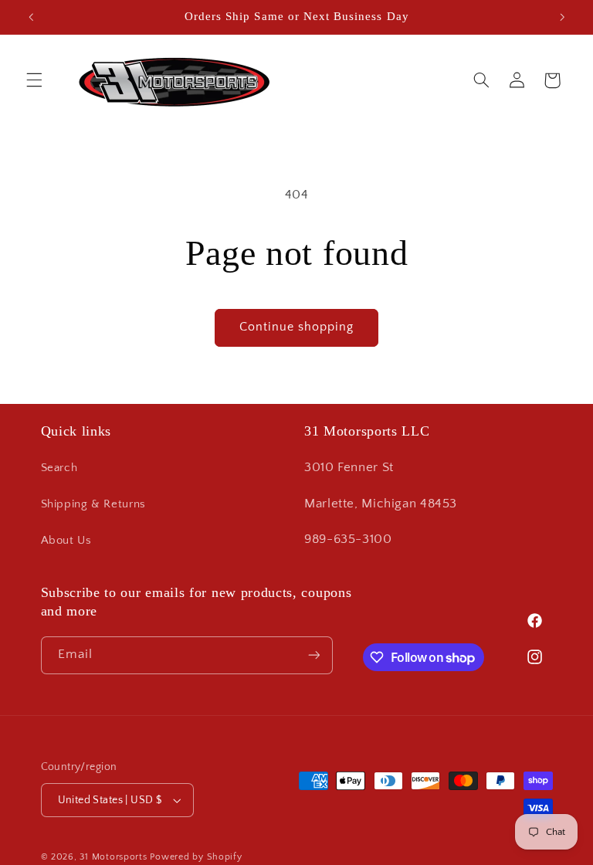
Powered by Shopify (196, 857)
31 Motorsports (113, 857)
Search (59, 468)
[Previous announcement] (31, 17)
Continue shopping (296, 327)
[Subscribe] (313, 655)
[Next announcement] (562, 17)
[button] (34, 80)
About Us (66, 540)
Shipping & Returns (93, 504)
